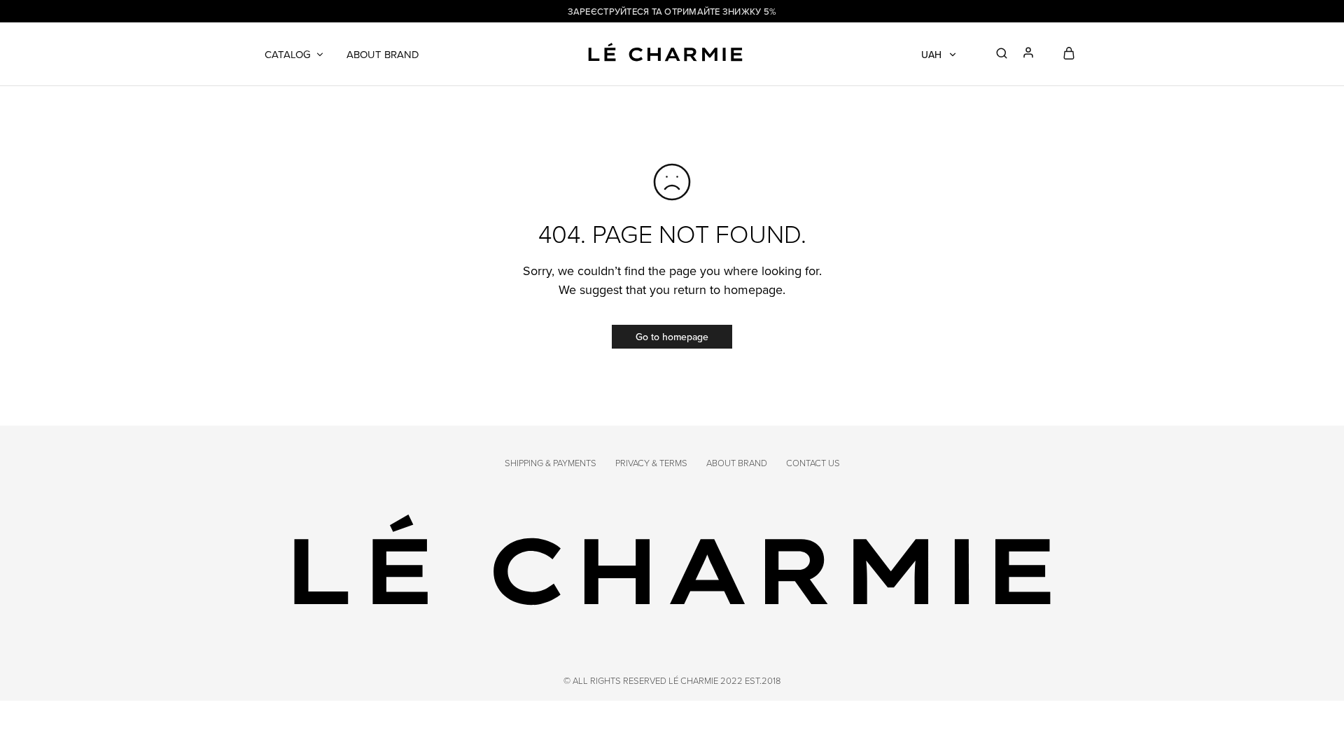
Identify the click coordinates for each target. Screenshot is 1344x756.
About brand (382, 54)
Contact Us (813, 462)
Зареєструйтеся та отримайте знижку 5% (672, 11)
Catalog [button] (288, 54)
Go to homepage (672, 337)
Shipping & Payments (550, 462)
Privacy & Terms (651, 462)
